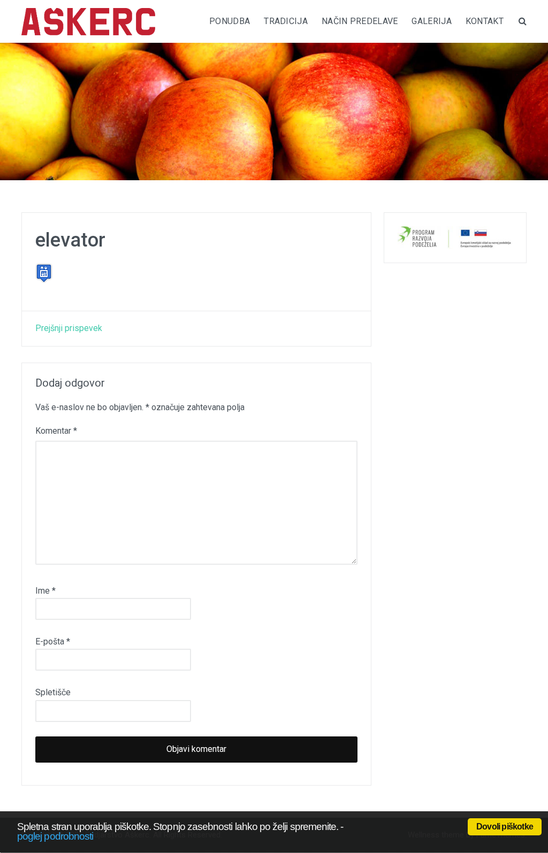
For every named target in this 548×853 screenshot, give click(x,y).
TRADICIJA (286, 21)
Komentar (56, 431)
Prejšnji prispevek (68, 328)
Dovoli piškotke (504, 826)
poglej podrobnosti (55, 836)
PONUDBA (229, 21)
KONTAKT (485, 21)
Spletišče (53, 692)
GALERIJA (431, 21)
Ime (45, 591)
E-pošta (52, 641)
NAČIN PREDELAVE (360, 21)
